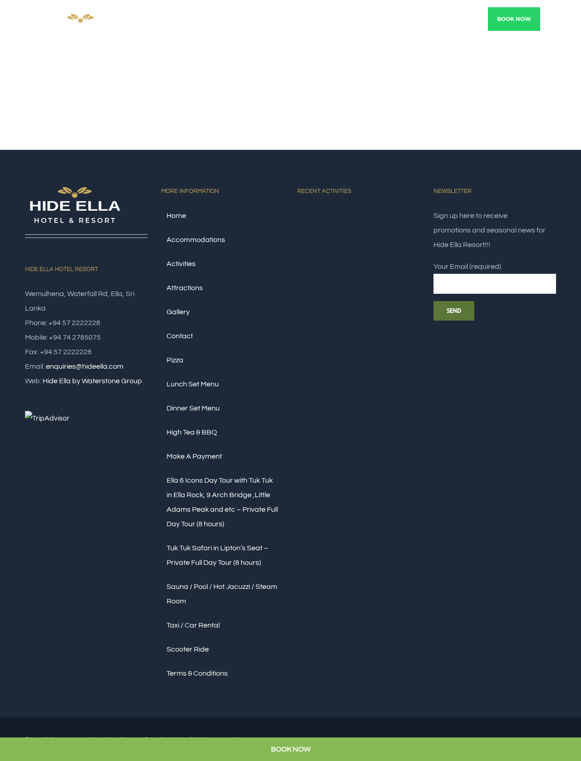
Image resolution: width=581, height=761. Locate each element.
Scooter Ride (188, 649)
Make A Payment (194, 456)
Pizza (175, 360)
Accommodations (196, 239)
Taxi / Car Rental (193, 625)
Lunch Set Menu (193, 384)
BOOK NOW (290, 749)
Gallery (178, 312)
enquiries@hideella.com (84, 366)
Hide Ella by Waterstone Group (92, 381)
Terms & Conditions (197, 673)
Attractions (185, 288)
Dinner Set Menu (193, 408)
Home (176, 215)
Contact (180, 336)
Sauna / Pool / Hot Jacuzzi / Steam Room (222, 594)
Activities (181, 263)
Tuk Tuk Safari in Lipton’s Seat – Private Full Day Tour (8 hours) (217, 555)
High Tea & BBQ (192, 432)
